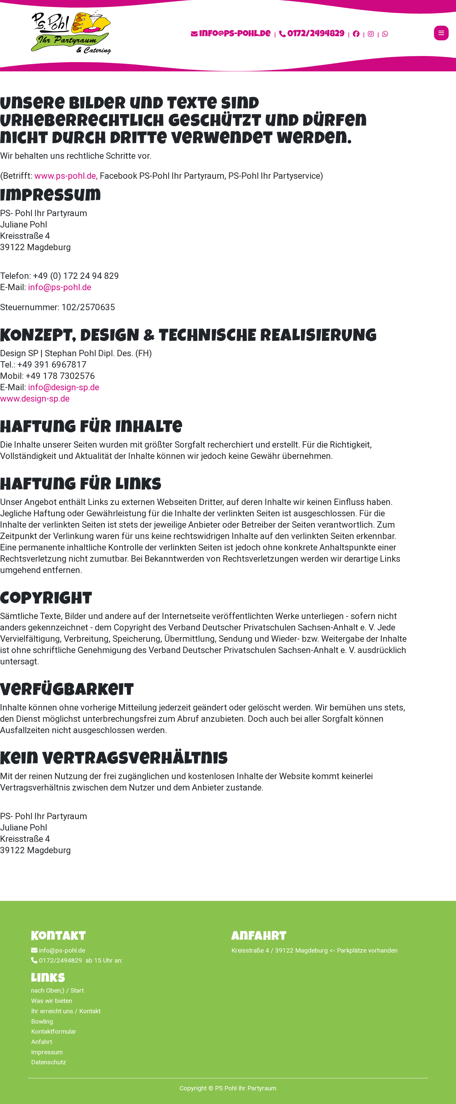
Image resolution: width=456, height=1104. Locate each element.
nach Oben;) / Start (57, 990)
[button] (441, 1089)
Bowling (42, 1021)
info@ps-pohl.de (235, 34)
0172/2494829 (316, 34)
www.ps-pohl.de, (66, 176)
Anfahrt (41, 1042)
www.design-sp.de (34, 399)
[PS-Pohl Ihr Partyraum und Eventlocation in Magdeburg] (71, 32)
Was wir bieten (51, 1001)
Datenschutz (48, 1062)
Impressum (47, 1052)
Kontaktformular (53, 1031)
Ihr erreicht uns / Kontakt (65, 1011)
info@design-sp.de (63, 387)
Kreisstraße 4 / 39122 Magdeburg (279, 950)
